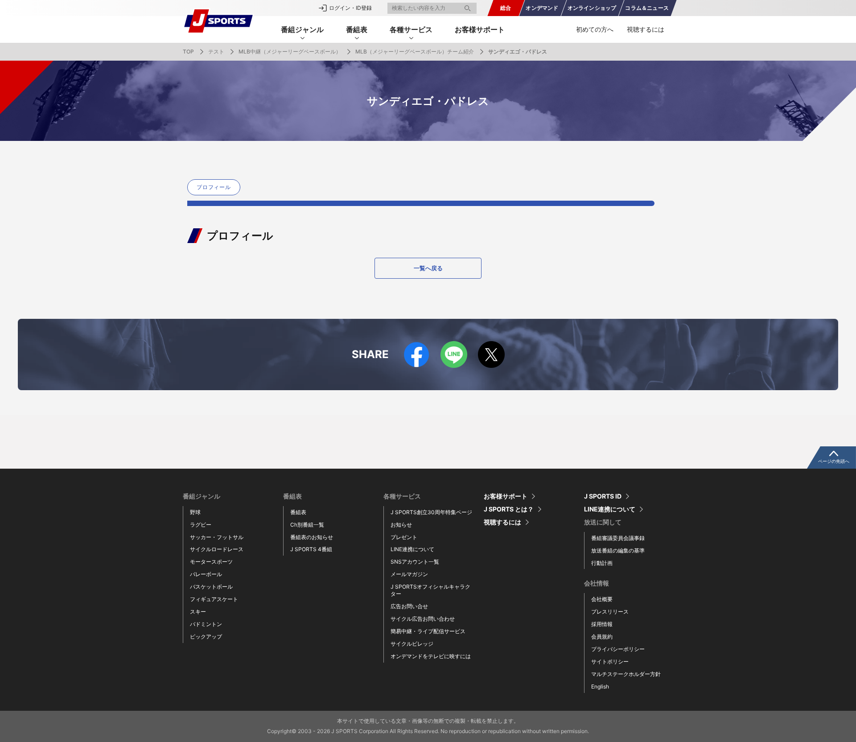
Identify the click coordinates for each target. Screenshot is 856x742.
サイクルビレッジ (412, 643)
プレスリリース (610, 611)
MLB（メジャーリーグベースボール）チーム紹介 (414, 51)
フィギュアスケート (214, 599)
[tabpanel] (215, 187)
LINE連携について (412, 549)
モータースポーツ (211, 561)
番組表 (298, 512)
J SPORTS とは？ (509, 509)
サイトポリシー (610, 661)
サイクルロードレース (216, 549)
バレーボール (206, 574)
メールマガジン (409, 574)
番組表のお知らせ (311, 537)
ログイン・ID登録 (350, 7)
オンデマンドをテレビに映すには (431, 656)
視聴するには (645, 29)
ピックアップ (206, 636)
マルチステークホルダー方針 (626, 674)
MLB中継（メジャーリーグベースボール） (290, 51)
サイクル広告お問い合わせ (423, 618)
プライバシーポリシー (618, 649)
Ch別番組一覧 (307, 524)
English (600, 686)
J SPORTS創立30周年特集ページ (431, 512)
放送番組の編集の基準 (618, 550)
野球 (195, 512)
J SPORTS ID (602, 496)
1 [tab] (420, 203)
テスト (216, 51)
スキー (198, 611)
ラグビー (200, 524)
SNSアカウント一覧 (415, 561)
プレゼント (404, 537)
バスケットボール (211, 586)
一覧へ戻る (428, 268)
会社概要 (602, 599)
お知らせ (401, 524)
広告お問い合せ (409, 606)
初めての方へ (594, 29)
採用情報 (602, 624)
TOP (188, 51)
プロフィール (214, 187)
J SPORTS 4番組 (311, 549)
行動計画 (602, 563)
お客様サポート (480, 29)
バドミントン (206, 624)
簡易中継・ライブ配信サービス (428, 631)
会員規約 (602, 636)
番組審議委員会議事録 (618, 538)
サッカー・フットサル (216, 537)
